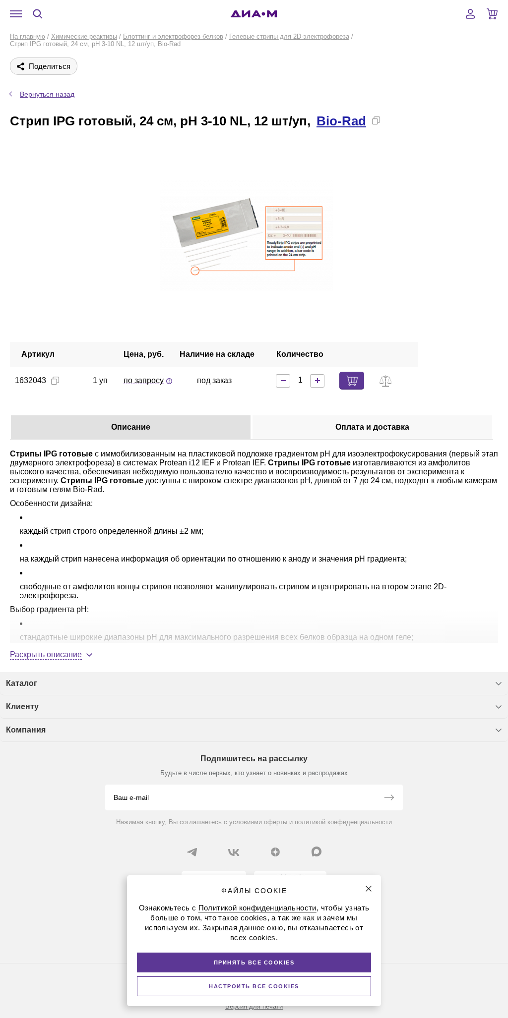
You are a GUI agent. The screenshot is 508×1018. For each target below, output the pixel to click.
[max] (316, 851)
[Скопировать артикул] (55, 381)
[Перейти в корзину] (492, 14)
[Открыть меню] (16, 14)
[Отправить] (389, 798)
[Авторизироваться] (470, 14)
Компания (26, 730)
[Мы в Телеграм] (192, 852)
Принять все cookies (254, 962)
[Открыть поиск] (38, 14)
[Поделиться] (392, 120)
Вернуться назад (47, 94)
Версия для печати (254, 1006)
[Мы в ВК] (234, 852)
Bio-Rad (341, 120)
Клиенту (22, 706)
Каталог (21, 683)
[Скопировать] (376, 120)
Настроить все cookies (254, 986)
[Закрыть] (368, 888)
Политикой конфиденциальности (257, 908)
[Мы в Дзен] (275, 852)
